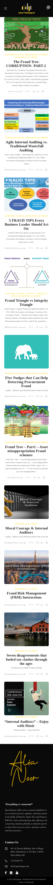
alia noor (11, 91)
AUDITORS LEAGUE (14, 55)
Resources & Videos (36, 55)
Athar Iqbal (11, 477)
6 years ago (18, 91)
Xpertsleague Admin (11, 543)
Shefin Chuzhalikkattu (26, 882)
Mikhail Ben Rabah (11, 170)
